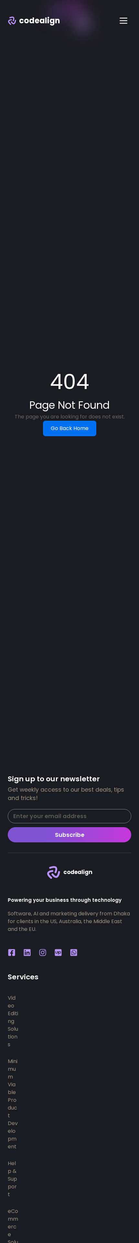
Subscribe (69, 835)
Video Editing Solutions (13, 1021)
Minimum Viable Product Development (13, 1104)
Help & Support (12, 1179)
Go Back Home (70, 428)
